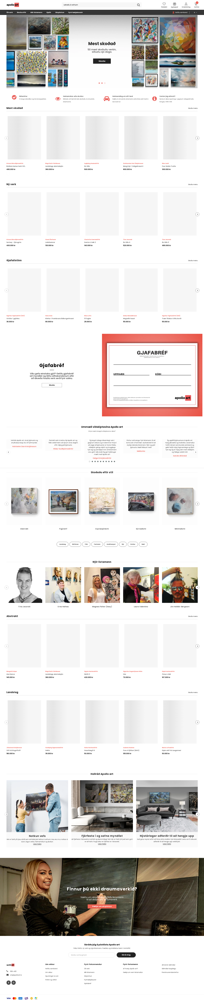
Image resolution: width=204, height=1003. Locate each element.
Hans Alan (48, 316)
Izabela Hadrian (128, 747)
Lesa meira (37, 844)
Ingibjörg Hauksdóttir (91, 163)
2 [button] (102, 83)
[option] (102, 51)
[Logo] (12, 5)
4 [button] (97, 461)
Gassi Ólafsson (50, 239)
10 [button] (114, 461)
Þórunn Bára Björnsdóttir (14, 163)
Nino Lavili (165, 163)
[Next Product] (197, 138)
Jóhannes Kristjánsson (14, 747)
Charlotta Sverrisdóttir (92, 239)
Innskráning (186, 7)
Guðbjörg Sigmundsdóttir (54, 747)
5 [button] (100, 461)
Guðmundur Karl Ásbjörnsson (133, 163)
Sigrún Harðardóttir (91, 671)
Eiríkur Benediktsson (130, 316)
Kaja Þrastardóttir (168, 671)
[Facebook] (8, 982)
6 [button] (103, 461)
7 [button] (106, 461)
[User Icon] (186, 3)
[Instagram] (13, 982)
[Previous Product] (6, 138)
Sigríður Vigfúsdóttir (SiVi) (15, 316)
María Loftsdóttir (168, 747)
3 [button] (104, 83)
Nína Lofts (87, 316)
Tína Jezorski (127, 239)
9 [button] (111, 461)
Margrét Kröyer (11, 671)
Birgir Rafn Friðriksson (52, 163)
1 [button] (99, 83)
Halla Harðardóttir (90, 747)
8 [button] (109, 461)
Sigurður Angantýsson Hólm (132, 671)
